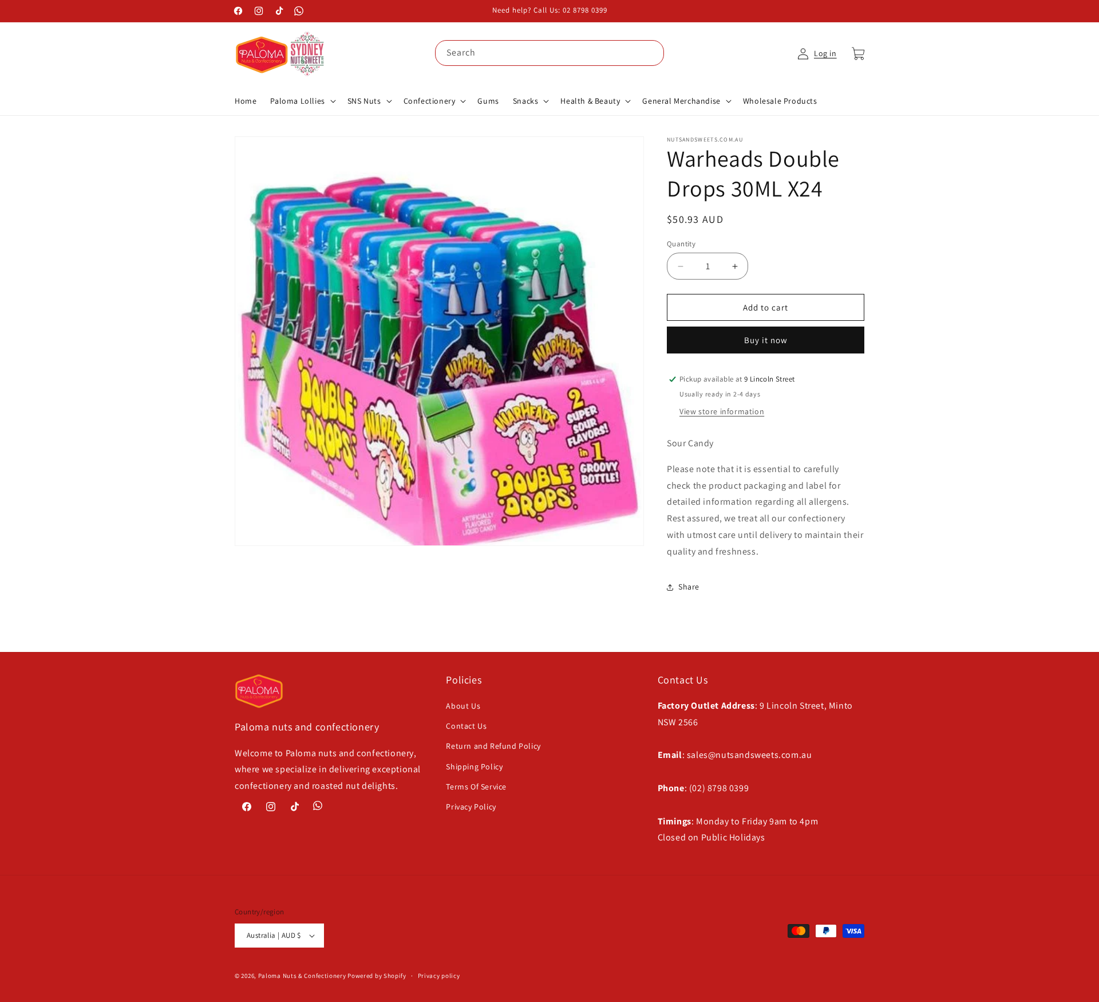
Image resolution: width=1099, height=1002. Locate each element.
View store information (721, 411)
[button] (301, 101)
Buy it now (766, 340)
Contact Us (466, 726)
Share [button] (688, 586)
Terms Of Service (476, 786)
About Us (463, 706)
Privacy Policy (471, 806)
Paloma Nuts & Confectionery (302, 976)
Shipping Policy (474, 766)
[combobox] (549, 53)
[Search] (651, 52)
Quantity (681, 244)
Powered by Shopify (376, 976)
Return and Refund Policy (493, 746)
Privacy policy (439, 976)
